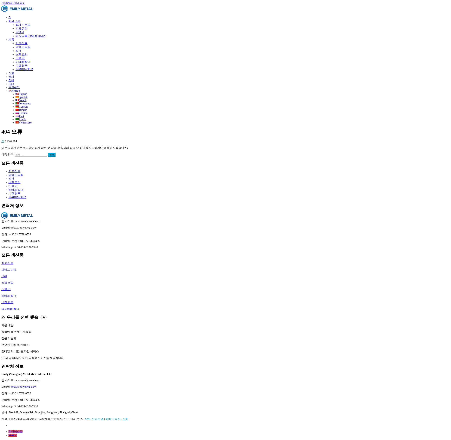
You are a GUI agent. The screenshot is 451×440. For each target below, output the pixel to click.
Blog (11, 83)
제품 (11, 39)
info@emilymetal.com (23, 227)
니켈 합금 (21, 65)
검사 (11, 76)
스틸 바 (20, 58)
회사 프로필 (23, 24)
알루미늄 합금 (24, 69)
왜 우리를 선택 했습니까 (31, 35)
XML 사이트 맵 (94, 418)
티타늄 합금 (23, 61)
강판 (18, 50)
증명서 (20, 32)
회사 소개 (14, 21)
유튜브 (12, 435)
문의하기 (14, 87)
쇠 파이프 (21, 43)
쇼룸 (125, 418)
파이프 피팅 (23, 47)
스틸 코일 (21, 54)
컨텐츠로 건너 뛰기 (13, 3)
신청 (11, 72)
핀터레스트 (15, 431)
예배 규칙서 (113, 418)
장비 (11, 80)
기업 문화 (21, 28)
